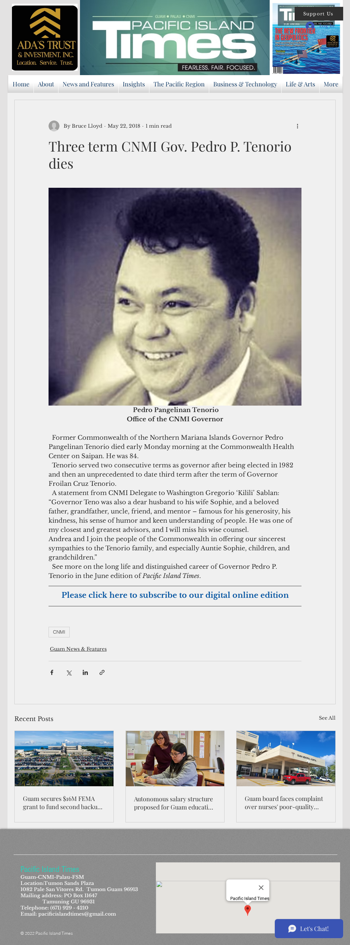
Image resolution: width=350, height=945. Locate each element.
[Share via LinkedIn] (85, 672)
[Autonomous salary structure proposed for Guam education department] (175, 758)
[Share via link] (102, 672)
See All (327, 718)
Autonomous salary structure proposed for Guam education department (174, 803)
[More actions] (297, 126)
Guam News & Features (78, 649)
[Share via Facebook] (52, 672)
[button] (319, 13)
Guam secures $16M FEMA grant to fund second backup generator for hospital (62, 802)
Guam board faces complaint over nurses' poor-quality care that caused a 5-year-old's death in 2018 (284, 802)
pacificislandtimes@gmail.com (77, 914)
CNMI (59, 632)
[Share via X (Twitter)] (68, 672)
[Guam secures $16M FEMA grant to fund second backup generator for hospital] (64, 758)
